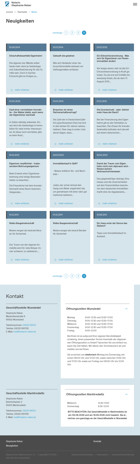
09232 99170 (29, 325)
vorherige (57, 32)
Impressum (102, 454)
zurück (10, 12)
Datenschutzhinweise (82, 454)
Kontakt (97, 441)
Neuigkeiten (12, 445)
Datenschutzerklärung (123, 454)
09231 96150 (29, 410)
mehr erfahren (21, 89)
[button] (97, 309)
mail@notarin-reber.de (25, 331)
